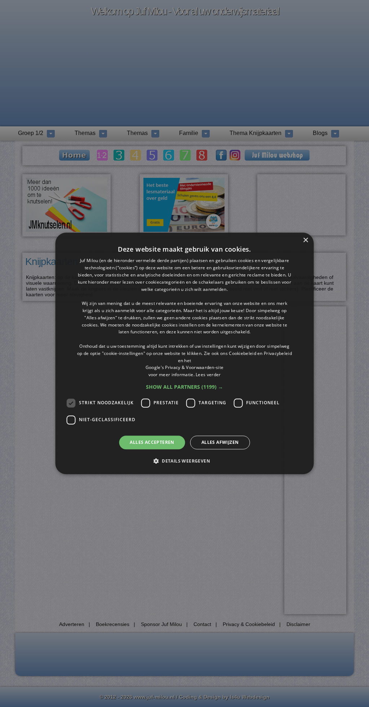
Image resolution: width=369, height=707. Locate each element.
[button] (184, 387)
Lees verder (208, 374)
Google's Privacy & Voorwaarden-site (185, 368)
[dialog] (184, 353)
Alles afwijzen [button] (220, 442)
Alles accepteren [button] (152, 442)
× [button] (305, 240)
